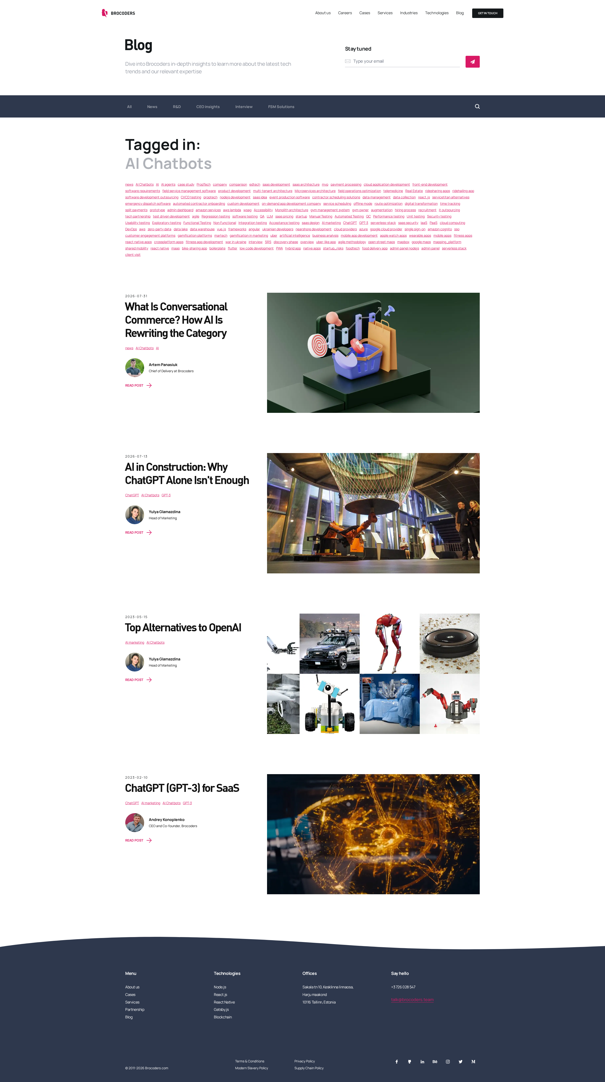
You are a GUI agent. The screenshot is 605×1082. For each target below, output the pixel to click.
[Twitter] (460, 1062)
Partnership (134, 1009)
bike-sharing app (194, 248)
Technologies (437, 12)
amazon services (208, 210)
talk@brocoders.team (412, 999)
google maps (421, 242)
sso (456, 229)
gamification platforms (195, 235)
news (129, 184)
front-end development (430, 184)
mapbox (403, 242)
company (220, 184)
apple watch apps (393, 235)
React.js (220, 994)
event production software (289, 197)
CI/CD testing (191, 197)
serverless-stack (383, 222)
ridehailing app (463, 190)
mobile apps (442, 235)
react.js (424, 197)
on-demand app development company (291, 203)
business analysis (325, 235)
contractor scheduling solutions (336, 197)
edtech (254, 184)
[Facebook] (397, 1062)
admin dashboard (180, 210)
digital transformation (421, 203)
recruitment (427, 210)
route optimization (388, 203)
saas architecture (306, 184)
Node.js (220, 987)
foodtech (353, 248)
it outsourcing (449, 210)
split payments (136, 210)
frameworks (237, 229)
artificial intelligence (295, 235)
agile (195, 216)
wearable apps (420, 235)
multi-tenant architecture (272, 190)
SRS (268, 242)
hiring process (405, 210)
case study (186, 184)
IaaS (424, 222)
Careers (345, 12)
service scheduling (337, 203)
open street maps (381, 242)
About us (323, 12)
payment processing (346, 184)
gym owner (360, 210)
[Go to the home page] (119, 13)
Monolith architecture (291, 210)
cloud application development (387, 184)
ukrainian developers (277, 229)
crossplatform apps (168, 242)
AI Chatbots (145, 184)
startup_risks (333, 248)
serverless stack (454, 248)
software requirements (142, 190)
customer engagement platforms (150, 235)
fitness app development (204, 242)
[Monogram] (473, 1062)
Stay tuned (358, 48)
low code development (257, 248)
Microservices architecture (315, 190)
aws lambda (232, 210)
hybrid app (293, 248)
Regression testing (216, 216)
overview (307, 242)
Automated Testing (349, 216)
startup (301, 216)
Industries (409, 12)
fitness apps (463, 235)
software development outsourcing (151, 197)
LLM (270, 216)
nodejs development (235, 197)
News (152, 106)
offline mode (363, 203)
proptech (210, 197)
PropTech (204, 184)
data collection (404, 197)
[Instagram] (448, 1062)
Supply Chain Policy (309, 1068)
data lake (181, 229)
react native (160, 248)
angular (254, 229)
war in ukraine (235, 242)
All (129, 106)
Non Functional (224, 222)
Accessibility (263, 210)
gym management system (330, 210)
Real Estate (414, 190)
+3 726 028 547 (403, 987)
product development (234, 190)
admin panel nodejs (404, 248)
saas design (311, 222)
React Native (224, 1002)
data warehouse (202, 229)
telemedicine (393, 190)
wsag (247, 210)
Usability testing (137, 222)
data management (377, 197)
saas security (408, 222)
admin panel (430, 248)
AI (157, 184)
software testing (245, 216)
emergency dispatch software (148, 203)
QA (262, 216)
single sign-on (415, 229)
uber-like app (326, 242)
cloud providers (345, 229)
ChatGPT (350, 222)
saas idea (260, 197)
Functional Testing (197, 222)
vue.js (221, 229)
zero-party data (159, 229)
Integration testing (252, 222)
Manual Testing (320, 216)
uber (273, 235)
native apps (312, 248)
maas (175, 248)
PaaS (433, 222)
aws (142, 229)
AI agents (168, 184)
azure (363, 229)
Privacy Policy (304, 1061)
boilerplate (217, 248)
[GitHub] (409, 1062)
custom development (243, 203)
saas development (276, 184)
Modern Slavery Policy (251, 1068)
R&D (177, 106)
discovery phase (286, 242)
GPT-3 (363, 222)
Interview (244, 106)
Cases (364, 12)
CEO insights (208, 106)
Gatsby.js (221, 1009)
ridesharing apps (437, 190)
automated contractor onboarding (199, 203)
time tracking (450, 203)
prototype (157, 210)
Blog (460, 12)
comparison (238, 184)
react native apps (138, 242)
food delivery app (375, 248)
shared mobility (136, 248)
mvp (325, 184)
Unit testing (416, 216)
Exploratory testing (166, 222)
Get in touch (487, 13)
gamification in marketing (249, 235)
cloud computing (452, 222)
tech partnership (138, 216)
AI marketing (331, 222)
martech (220, 235)
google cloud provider (386, 229)
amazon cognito (440, 229)
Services (385, 12)
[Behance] (435, 1062)
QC (368, 216)
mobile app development (359, 235)
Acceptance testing (284, 222)
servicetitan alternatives (450, 197)
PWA (279, 248)
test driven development (171, 216)
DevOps (131, 229)
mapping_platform (447, 242)
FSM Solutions (281, 106)
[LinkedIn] (422, 1062)
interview (256, 242)
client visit (133, 254)
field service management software (189, 190)
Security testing (439, 216)
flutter (232, 248)
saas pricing (284, 216)
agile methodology (352, 242)
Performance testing (388, 216)
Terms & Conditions (249, 1061)
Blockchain (223, 1017)
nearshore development (314, 229)
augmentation (382, 210)
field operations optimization (359, 190)
